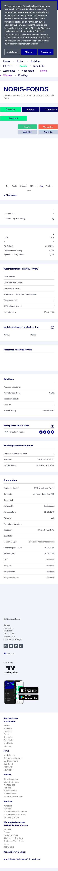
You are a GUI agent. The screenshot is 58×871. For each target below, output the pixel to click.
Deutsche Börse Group (14, 841)
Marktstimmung (11, 761)
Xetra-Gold (9, 847)
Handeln (7, 787)
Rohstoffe (38, 66)
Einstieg (23, 75)
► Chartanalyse (10, 195)
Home (6, 61)
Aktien (20, 61)
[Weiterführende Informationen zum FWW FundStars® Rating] (52, 426)
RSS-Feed (8, 764)
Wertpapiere (9, 784)
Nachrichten (9, 755)
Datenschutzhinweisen (27, 43)
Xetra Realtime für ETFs (14, 814)
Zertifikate (9, 70)
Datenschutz (9, 633)
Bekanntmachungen (13, 758)
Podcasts (8, 766)
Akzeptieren (46, 52)
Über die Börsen (11, 782)
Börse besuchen (11, 779)
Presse (7, 832)
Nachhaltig (28, 70)
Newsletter (8, 769)
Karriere (7, 829)
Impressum (8, 628)
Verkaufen (48, 126)
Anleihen (36, 61)
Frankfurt (13, 118)
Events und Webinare (13, 796)
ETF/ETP (8, 66)
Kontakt (7, 625)
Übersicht (11, 109)
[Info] (52, 328)
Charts (30, 109)
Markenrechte (9, 636)
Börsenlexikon (10, 790)
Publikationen (10, 793)
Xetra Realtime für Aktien (15, 811)
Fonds (23, 66)
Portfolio (48, 132)
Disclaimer (8, 631)
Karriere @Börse (11, 817)
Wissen (7, 75)
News (43, 70)
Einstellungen (12, 52)
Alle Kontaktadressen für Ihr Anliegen (22, 859)
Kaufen (27, 126)
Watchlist (27, 132)
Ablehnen (29, 52)
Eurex (6, 844)
